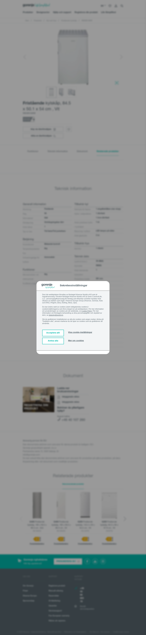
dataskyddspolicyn (56, 315)
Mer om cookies (76, 341)
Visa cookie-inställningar (80, 333)
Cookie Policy (86, 311)
